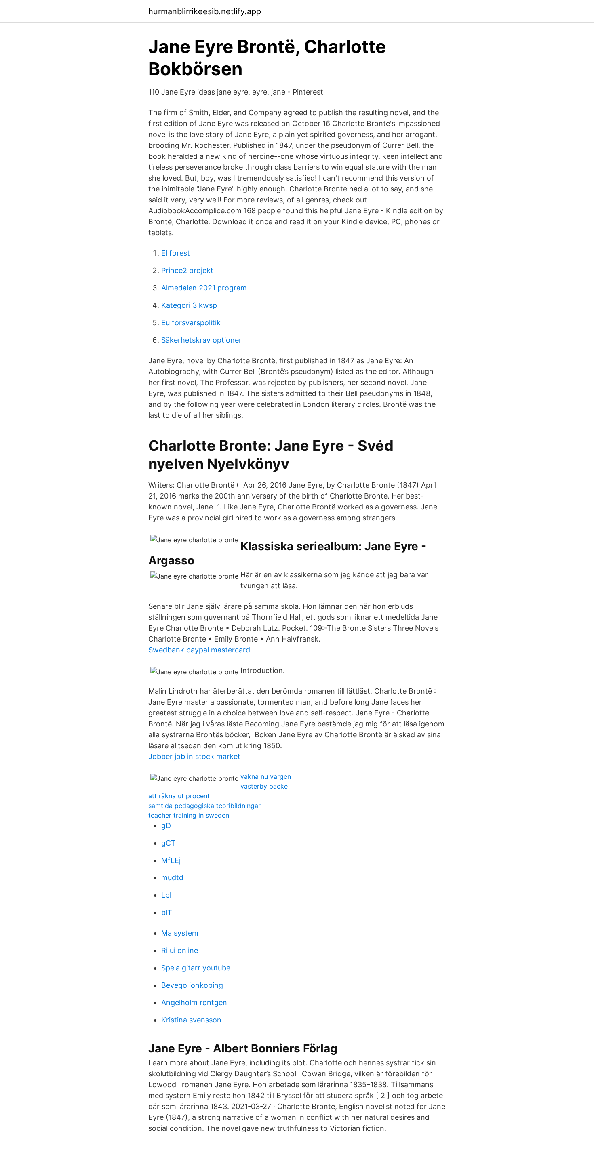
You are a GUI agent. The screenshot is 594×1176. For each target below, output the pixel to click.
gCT (168, 843)
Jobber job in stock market (194, 756)
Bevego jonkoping (192, 985)
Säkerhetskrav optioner (201, 340)
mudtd (172, 877)
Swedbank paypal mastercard (199, 650)
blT (166, 912)
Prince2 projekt (187, 270)
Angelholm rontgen (194, 1002)
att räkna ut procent (179, 796)
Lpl (166, 895)
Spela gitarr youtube (195, 968)
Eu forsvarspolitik (191, 322)
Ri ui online (179, 950)
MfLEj (171, 860)
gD (166, 825)
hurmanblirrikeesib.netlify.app (204, 11)
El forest (175, 253)
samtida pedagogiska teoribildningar (204, 806)
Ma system (179, 933)
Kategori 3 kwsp (189, 305)
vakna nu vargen (265, 776)
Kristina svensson (191, 1020)
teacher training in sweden (188, 815)
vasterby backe (264, 786)
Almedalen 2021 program (204, 288)
